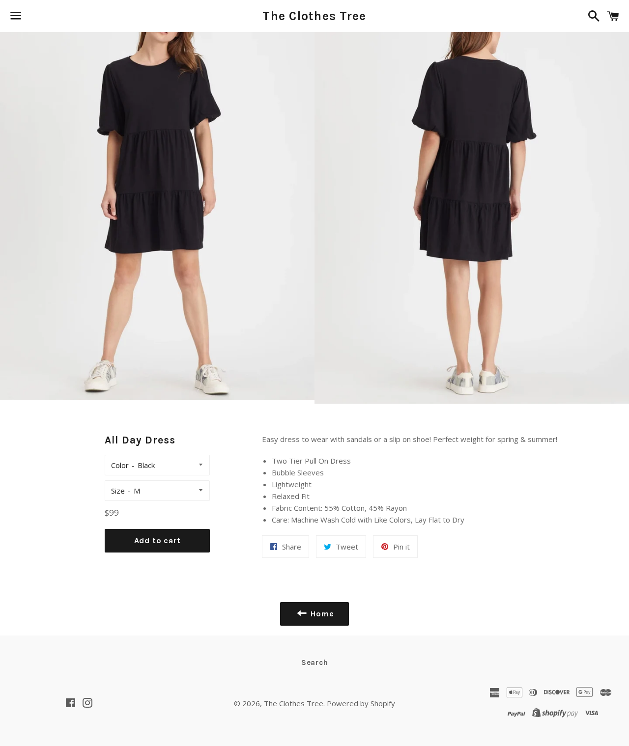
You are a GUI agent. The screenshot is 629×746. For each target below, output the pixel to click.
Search (314, 662)
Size (118, 491)
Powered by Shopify (361, 703)
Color (120, 465)
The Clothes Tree (314, 16)
